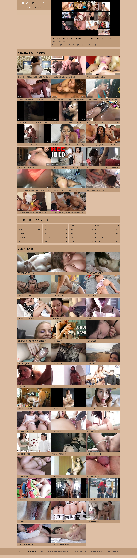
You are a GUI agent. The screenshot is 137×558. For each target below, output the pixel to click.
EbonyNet (34, 3)
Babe (84, 45)
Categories (37, 8)
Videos (29, 8)
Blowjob (56, 45)
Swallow (91, 45)
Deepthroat (64, 45)
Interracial (99, 45)
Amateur (73, 45)
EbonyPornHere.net (30, 551)
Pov (79, 45)
